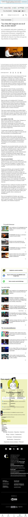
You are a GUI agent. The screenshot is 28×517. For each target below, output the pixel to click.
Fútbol (4, 417)
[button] (25, 232)
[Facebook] (18, 72)
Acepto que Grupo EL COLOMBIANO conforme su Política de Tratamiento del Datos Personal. (13, 415)
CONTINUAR (24, 1)
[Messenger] (10, 72)
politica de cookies (18, 2)
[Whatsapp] (13, 72)
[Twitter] (15, 72)
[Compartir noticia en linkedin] (20, 72)
